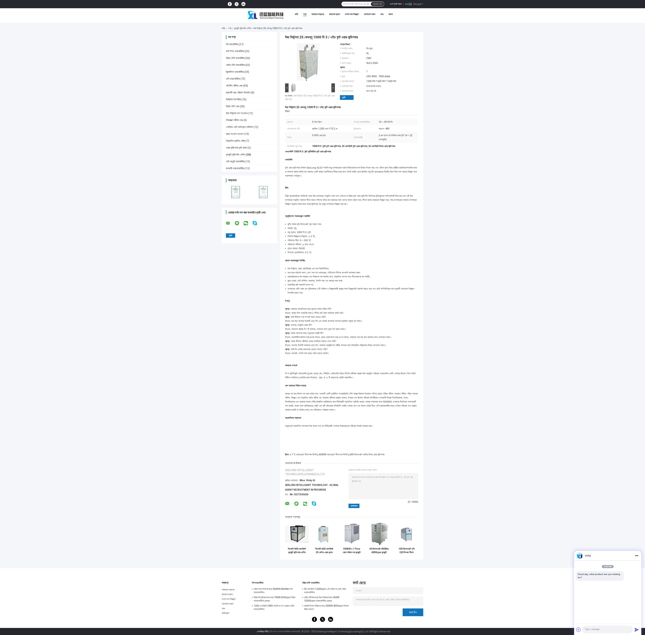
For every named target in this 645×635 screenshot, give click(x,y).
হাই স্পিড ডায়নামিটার (235, 51)
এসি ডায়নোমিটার (233, 78)
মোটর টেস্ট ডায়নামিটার (235, 65)
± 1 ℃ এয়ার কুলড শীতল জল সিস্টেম (304, 454)
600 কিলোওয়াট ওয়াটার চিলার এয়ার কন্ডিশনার (367, 454)
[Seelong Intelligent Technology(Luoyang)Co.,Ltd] (265, 15)
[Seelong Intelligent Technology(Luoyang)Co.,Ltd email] (230, 223)
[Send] (636, 629)
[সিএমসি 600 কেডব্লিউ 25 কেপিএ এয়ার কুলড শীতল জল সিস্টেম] (324, 534)
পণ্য (304, 14)
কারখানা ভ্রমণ (334, 14)
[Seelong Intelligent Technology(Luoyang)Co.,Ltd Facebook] (230, 4)
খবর (381, 14)
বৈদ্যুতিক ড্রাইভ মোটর (235, 140)
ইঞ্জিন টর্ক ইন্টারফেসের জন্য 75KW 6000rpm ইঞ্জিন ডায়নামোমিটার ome (274, 599)
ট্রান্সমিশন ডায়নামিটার (235, 71)
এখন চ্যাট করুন (396, 4)
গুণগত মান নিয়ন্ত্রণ (352, 14)
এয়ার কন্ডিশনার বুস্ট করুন (236, 147)
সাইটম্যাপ (225, 613)
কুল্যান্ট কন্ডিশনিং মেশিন (242, 28)
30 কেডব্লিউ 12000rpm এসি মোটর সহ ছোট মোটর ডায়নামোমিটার (325, 591)
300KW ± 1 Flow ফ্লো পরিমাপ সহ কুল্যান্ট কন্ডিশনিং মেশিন (352, 550)
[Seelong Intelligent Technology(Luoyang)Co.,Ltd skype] (257, 223)
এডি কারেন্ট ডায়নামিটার (235, 161)
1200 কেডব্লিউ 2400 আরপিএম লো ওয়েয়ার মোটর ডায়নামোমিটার (274, 607)
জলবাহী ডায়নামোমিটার (235, 168)
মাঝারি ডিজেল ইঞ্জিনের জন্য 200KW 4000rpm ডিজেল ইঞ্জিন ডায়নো (326, 607)
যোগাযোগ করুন (369, 14)
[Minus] (637, 556)
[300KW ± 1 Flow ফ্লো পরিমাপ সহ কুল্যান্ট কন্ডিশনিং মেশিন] (351, 534)
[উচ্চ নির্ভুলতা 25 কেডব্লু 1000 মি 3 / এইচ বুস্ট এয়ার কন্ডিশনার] (308, 62)
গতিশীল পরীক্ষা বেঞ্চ (234, 85)
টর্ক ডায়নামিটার (232, 44)
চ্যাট (343, 97)
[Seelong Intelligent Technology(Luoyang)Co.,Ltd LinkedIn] (243, 4)
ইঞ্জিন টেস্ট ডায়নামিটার (235, 58)
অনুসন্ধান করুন (377, 4)
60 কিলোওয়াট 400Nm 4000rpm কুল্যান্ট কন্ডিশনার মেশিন (379, 550)
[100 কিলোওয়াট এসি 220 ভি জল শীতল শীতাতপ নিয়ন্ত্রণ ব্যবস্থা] (406, 534)
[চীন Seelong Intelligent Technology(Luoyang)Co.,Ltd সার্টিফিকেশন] (235, 192)
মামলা (391, 14)
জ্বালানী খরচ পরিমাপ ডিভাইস (238, 92)
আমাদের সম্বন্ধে (317, 14)
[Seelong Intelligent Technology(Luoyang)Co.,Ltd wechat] (248, 223)
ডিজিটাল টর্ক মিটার (233, 99)
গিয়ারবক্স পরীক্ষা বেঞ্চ (234, 120)
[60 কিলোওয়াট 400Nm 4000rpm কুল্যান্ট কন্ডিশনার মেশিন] (379, 534)
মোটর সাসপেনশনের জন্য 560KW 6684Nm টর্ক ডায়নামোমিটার (273, 591)
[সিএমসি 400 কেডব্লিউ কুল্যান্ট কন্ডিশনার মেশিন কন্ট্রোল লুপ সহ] (297, 534)
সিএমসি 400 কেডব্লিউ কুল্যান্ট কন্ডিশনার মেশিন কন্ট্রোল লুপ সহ (297, 550)
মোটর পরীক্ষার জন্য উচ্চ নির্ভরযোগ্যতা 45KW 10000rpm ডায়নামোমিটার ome (321, 599)
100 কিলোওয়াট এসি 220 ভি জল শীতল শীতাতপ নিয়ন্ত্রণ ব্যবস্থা (406, 550)
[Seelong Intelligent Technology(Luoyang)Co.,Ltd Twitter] (236, 4)
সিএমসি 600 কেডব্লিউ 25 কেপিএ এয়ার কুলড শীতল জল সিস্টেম (324, 550)
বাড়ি (296, 14)
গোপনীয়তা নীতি (263, 631)
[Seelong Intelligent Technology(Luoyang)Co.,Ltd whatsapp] (239, 223)
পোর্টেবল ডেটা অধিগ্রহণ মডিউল (239, 127)
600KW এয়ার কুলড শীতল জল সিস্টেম (333, 454)
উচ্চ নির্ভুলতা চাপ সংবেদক (237, 113)
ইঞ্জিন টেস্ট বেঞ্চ (232, 106)
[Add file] (578, 629)
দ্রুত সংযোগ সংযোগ (235, 134)
